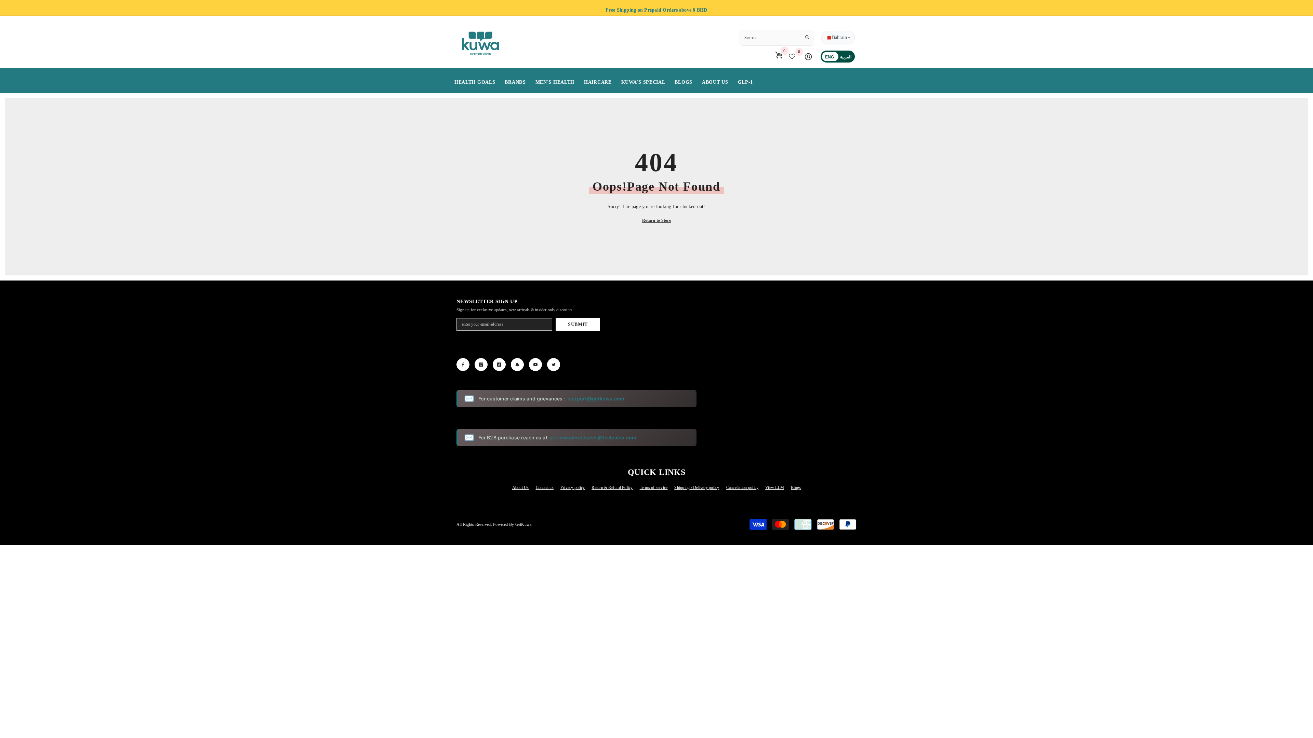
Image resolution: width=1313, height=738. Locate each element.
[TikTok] (499, 364)
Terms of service (654, 487)
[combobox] (771, 37)
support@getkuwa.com (596, 398)
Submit (578, 324)
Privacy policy (572, 487)
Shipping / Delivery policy (696, 487)
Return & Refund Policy (612, 487)
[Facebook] (462, 364)
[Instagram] (481, 364)
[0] (793, 56)
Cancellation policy (742, 487)
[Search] (776, 38)
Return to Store (656, 220)
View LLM (774, 487)
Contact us (545, 487)
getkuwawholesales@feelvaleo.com (592, 437)
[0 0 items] (775, 56)
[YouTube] (535, 364)
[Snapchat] (517, 364)
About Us (520, 487)
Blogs (796, 487)
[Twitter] (553, 364)
